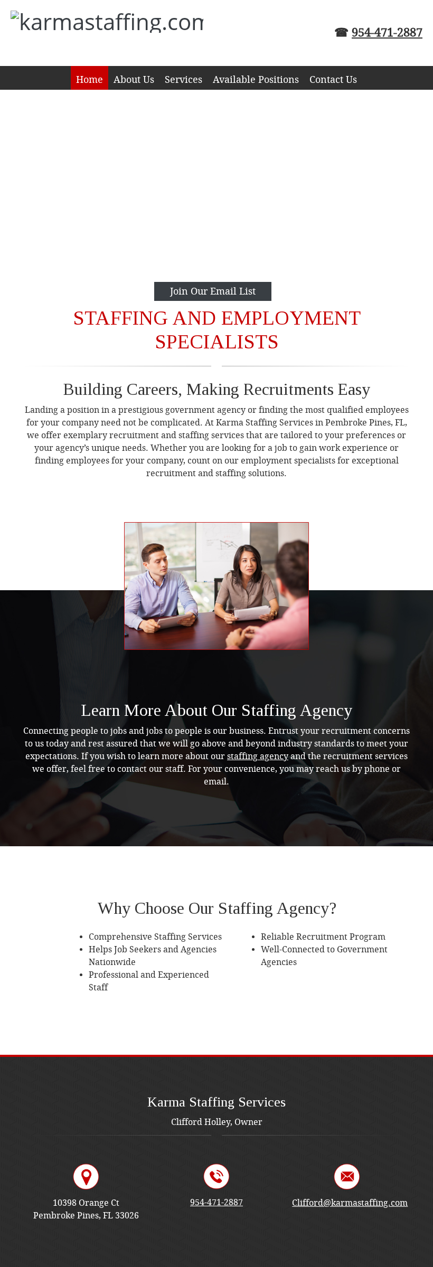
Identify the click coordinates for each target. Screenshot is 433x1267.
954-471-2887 (387, 33)
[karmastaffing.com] (84, 33)
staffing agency (257, 756)
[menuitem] (89, 78)
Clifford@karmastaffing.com (350, 1203)
